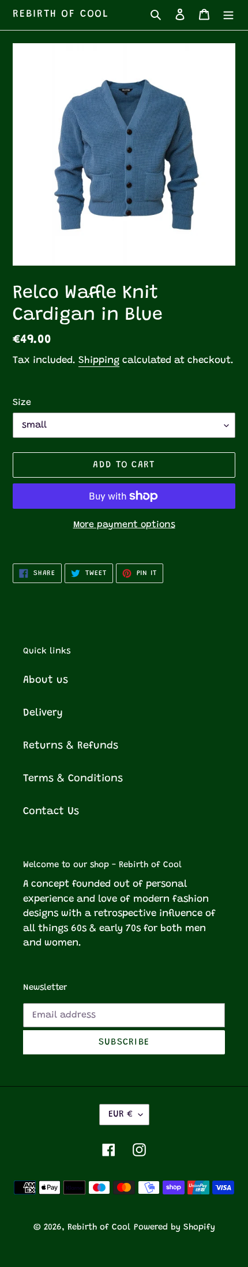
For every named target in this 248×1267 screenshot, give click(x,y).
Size (22, 402)
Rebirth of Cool (61, 14)
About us (45, 680)
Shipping (98, 361)
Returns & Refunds (70, 746)
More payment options (124, 525)
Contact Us (51, 812)
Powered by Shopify (174, 1227)
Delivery (43, 713)
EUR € (120, 1114)
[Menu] (228, 14)
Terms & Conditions (73, 779)
